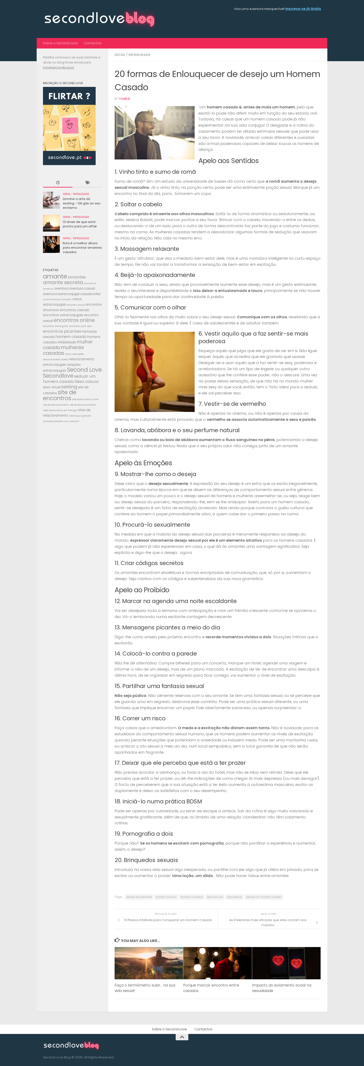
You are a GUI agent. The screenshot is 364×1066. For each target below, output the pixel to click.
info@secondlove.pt (58, 67)
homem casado (166, 897)
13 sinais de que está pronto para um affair (80, 224)
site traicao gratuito (80, 415)
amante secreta (63, 282)
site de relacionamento (55, 404)
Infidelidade (139, 54)
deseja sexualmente (139, 897)
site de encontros (59, 395)
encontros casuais (74, 310)
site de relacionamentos (82, 404)
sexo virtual (51, 387)
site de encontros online (85, 399)
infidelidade (67, 342)
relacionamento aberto (55, 359)
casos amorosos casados (57, 299)
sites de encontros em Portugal (60, 410)
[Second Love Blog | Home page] (99, 19)
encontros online (74, 320)
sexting (69, 387)
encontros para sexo (80, 326)
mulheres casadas (63, 350)
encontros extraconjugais (63, 315)
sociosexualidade (52, 421)
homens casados (192, 897)
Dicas (120, 54)
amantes (77, 277)
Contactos (93, 43)
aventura (61, 288)
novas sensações (74, 354)
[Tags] (87, 183)
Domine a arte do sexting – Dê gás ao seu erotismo (81, 203)
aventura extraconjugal (61, 294)
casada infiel (90, 294)
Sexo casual (87, 381)
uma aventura (71, 421)
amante (55, 276)
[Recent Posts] (57, 183)
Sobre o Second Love (60, 43)
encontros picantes (62, 331)
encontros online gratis (55, 326)
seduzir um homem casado (263, 897)
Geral (67, 194)
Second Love (215, 897)
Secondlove (234, 897)
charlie (124, 99)
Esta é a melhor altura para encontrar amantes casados (82, 247)
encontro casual (76, 304)
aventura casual (82, 288)
